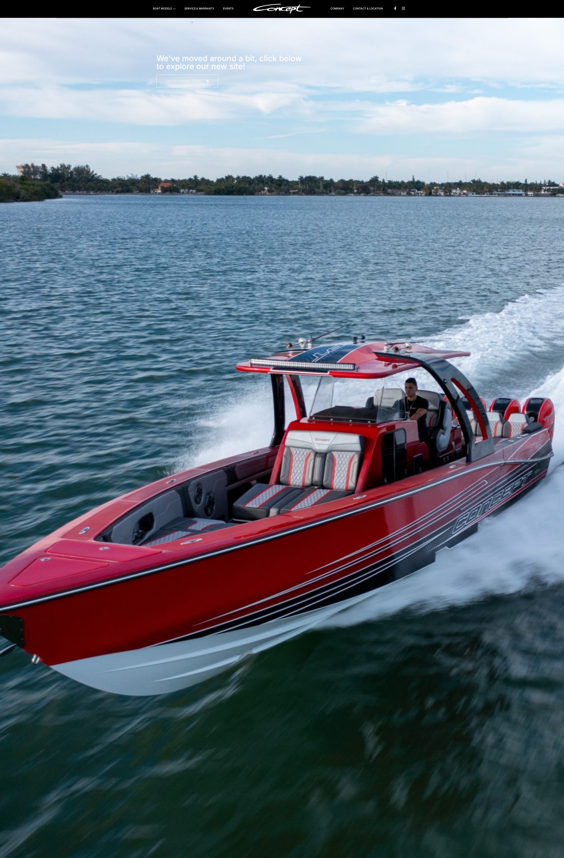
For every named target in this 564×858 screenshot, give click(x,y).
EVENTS (228, 8)
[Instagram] (403, 8)
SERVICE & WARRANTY (199, 8)
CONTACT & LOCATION (368, 8)
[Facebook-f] (395, 8)
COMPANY (337, 8)
